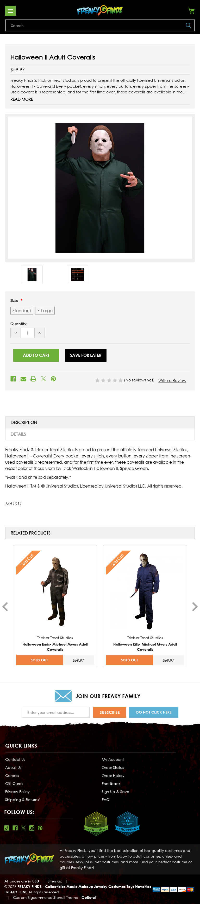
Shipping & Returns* (22, 799)
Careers (12, 775)
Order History (113, 775)
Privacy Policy (17, 791)
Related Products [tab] (31, 533)
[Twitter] (43, 378)
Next (195, 606)
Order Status (113, 767)
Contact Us (15, 759)
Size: (14, 300)
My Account (113, 759)
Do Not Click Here (153, 712)
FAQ (105, 799)
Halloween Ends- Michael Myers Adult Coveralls (55, 647)
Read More (21, 99)
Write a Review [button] (172, 380)
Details (18, 434)
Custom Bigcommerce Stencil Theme (45, 897)
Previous (5, 606)
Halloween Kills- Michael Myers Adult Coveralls (145, 647)
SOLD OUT (39, 660)
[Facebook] (13, 378)
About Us (13, 767)
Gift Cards (14, 783)
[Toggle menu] (10, 11)
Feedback (111, 783)
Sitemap (55, 881)
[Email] (23, 378)
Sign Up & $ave (115, 791)
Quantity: (18, 323)
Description (24, 422)
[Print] (33, 378)
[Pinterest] (53, 378)
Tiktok (6, 828)
